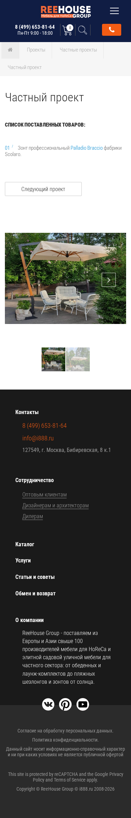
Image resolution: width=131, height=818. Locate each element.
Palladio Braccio (87, 148)
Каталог (24, 544)
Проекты (36, 50)
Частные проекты (78, 50)
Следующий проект (43, 189)
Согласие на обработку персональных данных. (65, 731)
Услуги (23, 560)
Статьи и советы (35, 577)
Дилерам (32, 516)
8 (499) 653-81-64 (35, 30)
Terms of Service (70, 780)
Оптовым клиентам (44, 494)
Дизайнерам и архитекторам (55, 505)
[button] (119, 219)
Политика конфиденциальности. (65, 740)
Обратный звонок (111, 30)
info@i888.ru (38, 438)
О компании (29, 620)
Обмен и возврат (35, 593)
